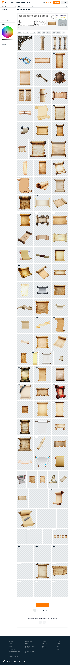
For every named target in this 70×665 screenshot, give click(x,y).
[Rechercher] (63, 6)
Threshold (4, 44)
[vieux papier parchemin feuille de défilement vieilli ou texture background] (42, 60)
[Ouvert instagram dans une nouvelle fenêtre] (15, 661)
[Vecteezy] (3, 2)
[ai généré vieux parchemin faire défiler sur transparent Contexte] (60, 220)
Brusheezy (11, 641)
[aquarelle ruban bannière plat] (42, 325)
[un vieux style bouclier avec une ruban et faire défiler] (60, 78)
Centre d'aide (44, 641)
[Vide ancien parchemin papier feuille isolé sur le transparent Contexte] (24, 358)
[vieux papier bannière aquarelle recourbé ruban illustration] (25, 342)
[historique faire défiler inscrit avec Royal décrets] (42, 342)
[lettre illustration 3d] (25, 255)
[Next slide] (66, 32)
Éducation (11, 648)
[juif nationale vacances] (42, 461)
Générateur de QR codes (13, 656)
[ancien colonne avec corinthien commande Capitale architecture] (42, 43)
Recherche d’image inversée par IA (14, 652)
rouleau (48, 32)
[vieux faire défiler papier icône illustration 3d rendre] (26, 518)
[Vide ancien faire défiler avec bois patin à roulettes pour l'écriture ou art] (60, 290)
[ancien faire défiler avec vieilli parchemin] (60, 392)
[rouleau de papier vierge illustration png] (34, 358)
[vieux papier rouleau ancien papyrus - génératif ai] (42, 307)
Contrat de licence (28, 641)
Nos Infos (43, 644)
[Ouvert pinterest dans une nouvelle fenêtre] (19, 661)
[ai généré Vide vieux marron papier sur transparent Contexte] (25, 220)
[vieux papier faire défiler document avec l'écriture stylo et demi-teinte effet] (21, 479)
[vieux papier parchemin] (60, 95)
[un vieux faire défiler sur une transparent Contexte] (42, 168)
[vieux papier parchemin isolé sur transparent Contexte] (42, 409)
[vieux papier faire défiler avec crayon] (62, 518)
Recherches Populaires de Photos (30, 649)
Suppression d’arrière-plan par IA (14, 654)
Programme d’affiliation (29, 644)
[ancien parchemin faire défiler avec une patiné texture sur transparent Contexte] (60, 272)
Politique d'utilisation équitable (61, 661)
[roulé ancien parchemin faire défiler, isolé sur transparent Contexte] (60, 203)
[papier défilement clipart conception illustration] (42, 203)
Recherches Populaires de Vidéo (30, 652)
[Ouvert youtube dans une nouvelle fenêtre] (24, 661)
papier (39, 32)
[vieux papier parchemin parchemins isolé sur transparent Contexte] (25, 95)
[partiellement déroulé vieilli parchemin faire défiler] (42, 444)
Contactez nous (44, 643)
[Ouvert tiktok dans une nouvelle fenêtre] (21, 661)
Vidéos (17, 2)
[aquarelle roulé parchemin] (42, 113)
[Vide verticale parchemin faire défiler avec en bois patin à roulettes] (60, 409)
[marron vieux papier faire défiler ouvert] (60, 325)
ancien (64, 32)
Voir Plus (62, 23)
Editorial (23, 2)
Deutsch (58, 646)
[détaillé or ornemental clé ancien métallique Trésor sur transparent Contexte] (42, 78)
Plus (28, 2)
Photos (12, 2)
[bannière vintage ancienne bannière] (25, 185)
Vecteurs (6, 2)
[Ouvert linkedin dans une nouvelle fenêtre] (17, 661)
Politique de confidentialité (50, 661)
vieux (43, 32)
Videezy (10, 644)
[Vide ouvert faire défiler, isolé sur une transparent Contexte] (46, 358)
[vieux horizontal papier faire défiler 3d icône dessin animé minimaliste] (60, 130)
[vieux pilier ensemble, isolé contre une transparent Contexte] (60, 43)
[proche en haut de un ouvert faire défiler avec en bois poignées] (25, 325)
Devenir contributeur (44, 647)
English (58, 641)
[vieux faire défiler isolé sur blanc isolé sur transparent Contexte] (42, 130)
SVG (20, 32)
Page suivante (42, 604)
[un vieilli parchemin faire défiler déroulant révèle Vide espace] (60, 342)
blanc (54, 32)
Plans (44, 2)
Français (58, 648)
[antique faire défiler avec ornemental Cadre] (42, 220)
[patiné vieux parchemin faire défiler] (38, 149)
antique (58, 32)
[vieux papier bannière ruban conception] (25, 588)
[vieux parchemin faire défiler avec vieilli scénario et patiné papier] (25, 272)
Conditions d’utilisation (41, 661)
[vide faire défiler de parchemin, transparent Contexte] (60, 444)
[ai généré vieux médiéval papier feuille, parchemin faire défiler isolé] (58, 149)
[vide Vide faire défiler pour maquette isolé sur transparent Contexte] (60, 374)
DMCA (26, 643)
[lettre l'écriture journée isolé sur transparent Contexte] (25, 392)
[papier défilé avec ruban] (60, 588)
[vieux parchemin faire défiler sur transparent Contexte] (22, 498)
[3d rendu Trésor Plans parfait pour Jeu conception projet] (42, 255)
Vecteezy (10, 643)
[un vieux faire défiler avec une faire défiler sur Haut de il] (60, 168)
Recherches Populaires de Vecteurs (30, 647)
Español (58, 643)
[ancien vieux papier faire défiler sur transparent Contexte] (60, 185)
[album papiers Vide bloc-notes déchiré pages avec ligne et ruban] (25, 571)
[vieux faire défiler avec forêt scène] (25, 374)
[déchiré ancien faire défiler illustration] (42, 571)
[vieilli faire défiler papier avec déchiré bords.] (60, 571)
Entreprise (11, 646)
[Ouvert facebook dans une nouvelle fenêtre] (14, 661)
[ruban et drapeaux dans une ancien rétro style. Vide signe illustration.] (25, 307)
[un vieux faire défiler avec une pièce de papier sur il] (42, 374)
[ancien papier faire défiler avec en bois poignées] (42, 427)
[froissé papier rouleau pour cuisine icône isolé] (25, 553)
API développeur (12, 649)
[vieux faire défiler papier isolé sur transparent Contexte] (25, 78)
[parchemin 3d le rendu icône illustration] (60, 461)
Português (59, 644)
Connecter (64, 2)
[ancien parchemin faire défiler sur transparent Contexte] (60, 553)
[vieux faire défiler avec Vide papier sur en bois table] (47, 536)
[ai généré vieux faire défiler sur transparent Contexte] (60, 536)
